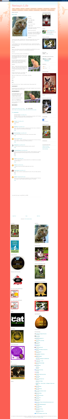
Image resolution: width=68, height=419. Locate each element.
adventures (17, 8)
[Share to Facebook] (31, 108)
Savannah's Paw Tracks (39, 369)
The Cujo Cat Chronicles (39, 395)
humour (29, 109)
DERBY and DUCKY (39, 356)
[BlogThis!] (29, 108)
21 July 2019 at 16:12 (23, 114)
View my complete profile (49, 34)
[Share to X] (30, 108)
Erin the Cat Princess (17, 150)
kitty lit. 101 (22, 8)
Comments (45, 68)
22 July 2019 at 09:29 (24, 150)
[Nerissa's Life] (43, 120)
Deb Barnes (16, 126)
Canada (15, 109)
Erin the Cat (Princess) (39, 347)
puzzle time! (27, 8)
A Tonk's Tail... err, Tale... (40, 360)
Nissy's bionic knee (46, 8)
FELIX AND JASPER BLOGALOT (41, 404)
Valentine (15, 176)
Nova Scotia (32, 109)
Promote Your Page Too (45, 121)
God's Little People (39, 406)
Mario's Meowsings (39, 388)
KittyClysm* (37, 367)
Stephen (15, 158)
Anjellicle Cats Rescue (45, 146)
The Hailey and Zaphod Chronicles (41, 333)
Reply (15, 118)
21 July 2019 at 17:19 (21, 126)
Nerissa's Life (20, 5)
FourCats (15, 121)
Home (13, 8)
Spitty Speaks (38, 376)
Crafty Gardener (38, 365)
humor (26, 109)
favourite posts (53, 8)
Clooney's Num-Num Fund (40, 378)
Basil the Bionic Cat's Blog (40, 340)
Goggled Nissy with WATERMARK (47, 60)
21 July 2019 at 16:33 (20, 121)
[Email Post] (26, 108)
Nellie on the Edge (38, 393)
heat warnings (20, 109)
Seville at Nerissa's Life (50, 30)
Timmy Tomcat (16, 170)
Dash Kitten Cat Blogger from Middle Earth (42, 358)
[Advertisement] (26, 206)
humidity (24, 109)
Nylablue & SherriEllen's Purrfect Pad (41, 349)
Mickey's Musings (38, 351)
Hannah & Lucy (38, 397)
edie (15, 138)
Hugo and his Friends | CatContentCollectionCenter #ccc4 (45, 402)
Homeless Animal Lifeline (46, 147)
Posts (45, 66)
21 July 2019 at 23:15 (19, 138)
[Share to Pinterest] (32, 108)
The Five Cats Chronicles (40, 411)
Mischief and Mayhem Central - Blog (41, 413)
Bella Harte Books (38, 386)
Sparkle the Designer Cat (39, 338)
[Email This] (28, 108)
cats (17, 109)
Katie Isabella (38, 342)
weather (35, 109)
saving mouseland (33, 8)
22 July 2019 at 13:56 (20, 158)
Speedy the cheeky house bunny (41, 374)
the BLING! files (40, 8)
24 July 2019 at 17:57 (22, 170)
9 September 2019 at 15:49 (21, 176)
